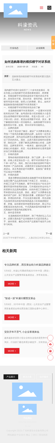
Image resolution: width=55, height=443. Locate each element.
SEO (35, 434)
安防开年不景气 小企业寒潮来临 (21, 331)
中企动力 (21, 434)
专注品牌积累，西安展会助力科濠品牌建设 (27, 264)
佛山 (28, 434)
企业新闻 (40, 48)
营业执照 (43, 434)
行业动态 (14, 48)
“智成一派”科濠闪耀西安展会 (19, 298)
